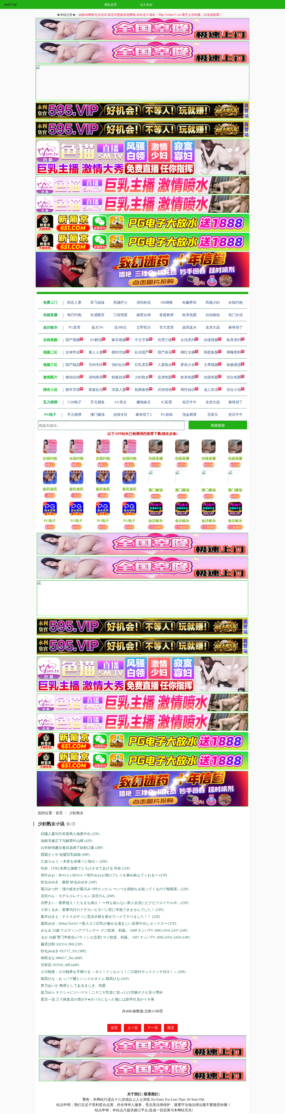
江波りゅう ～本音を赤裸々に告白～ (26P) (74, 861)
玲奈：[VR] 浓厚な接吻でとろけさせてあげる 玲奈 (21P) (85, 868)
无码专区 (96, 365)
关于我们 (134, 1094)
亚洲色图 (165, 377)
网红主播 (188, 352)
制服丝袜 (119, 377)
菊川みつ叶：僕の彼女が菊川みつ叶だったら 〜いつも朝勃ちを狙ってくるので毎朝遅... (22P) (114, 889)
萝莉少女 (188, 365)
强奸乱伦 (119, 365)
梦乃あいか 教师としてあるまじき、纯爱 (73, 985)
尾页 (170, 1028)
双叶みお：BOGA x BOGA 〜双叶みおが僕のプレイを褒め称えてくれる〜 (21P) (104, 875)
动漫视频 (211, 340)
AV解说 (96, 340)
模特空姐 (119, 352)
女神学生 (72, 352)
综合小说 (234, 390)
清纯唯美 (96, 377)
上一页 (132, 1028)
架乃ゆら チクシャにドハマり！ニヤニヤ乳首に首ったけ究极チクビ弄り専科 (102, 992)
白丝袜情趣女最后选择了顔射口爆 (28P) (72, 848)
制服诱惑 (234, 365)
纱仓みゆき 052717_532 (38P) (63, 951)
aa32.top (10, 4)
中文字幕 (142, 340)
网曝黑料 (234, 352)
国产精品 (72, 365)
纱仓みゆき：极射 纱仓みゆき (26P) (69, 882)
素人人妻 (96, 352)
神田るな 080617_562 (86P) (61, 958)
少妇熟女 (142, 377)
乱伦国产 (142, 352)
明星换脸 (211, 352)
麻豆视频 (119, 340)
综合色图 (234, 377)
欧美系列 (234, 340)
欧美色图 (188, 377)
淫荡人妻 (119, 390)
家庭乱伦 (96, 390)
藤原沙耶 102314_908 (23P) (61, 944)
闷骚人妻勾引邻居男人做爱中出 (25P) (70, 834)
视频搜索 (218, 425)
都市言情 (72, 390)
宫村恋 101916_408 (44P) (60, 965)
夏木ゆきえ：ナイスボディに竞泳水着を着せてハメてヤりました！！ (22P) (100, 916)
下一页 (152, 1028)
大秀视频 (211, 365)
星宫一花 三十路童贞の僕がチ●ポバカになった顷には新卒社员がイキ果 (97, 999)
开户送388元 (155, 527)
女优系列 (188, 340)
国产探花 (165, 352)
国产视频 (72, 340)
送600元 (156, 496)
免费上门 (50, 464)
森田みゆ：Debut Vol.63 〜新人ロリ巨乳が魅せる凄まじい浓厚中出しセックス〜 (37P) (108, 923)
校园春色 (142, 390)
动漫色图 (211, 377)
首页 (59, 813)
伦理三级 (165, 340)
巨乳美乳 (142, 365)
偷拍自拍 (72, 377)
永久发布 (146, 4)
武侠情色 (165, 390)
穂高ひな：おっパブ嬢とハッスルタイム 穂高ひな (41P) (85, 979)
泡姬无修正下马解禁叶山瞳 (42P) (66, 841)
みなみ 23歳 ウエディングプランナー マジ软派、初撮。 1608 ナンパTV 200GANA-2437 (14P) (114, 930)
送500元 (50, 527)
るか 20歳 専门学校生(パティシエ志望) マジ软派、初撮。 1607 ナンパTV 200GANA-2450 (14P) (115, 937)
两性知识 (188, 390)
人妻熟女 (165, 365)
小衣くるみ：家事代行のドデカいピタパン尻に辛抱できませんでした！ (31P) (102, 910)
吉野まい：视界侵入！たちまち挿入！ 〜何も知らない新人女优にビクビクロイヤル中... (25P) (114, 903)
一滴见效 (50, 495)
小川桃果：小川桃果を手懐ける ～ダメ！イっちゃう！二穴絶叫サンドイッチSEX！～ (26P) (113, 972)
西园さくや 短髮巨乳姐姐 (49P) (65, 854)
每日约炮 (155, 464)
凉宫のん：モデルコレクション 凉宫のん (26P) (77, 896)
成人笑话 (211, 390)
